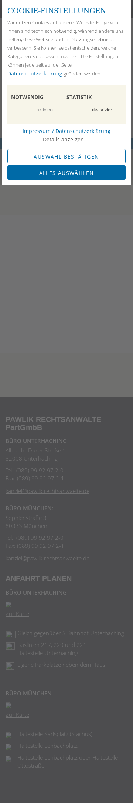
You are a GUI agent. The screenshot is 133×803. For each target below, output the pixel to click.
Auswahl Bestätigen (66, 156)
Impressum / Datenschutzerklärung (66, 130)
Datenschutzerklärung (34, 73)
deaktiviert (103, 109)
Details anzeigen (63, 139)
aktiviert (45, 109)
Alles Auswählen (66, 172)
